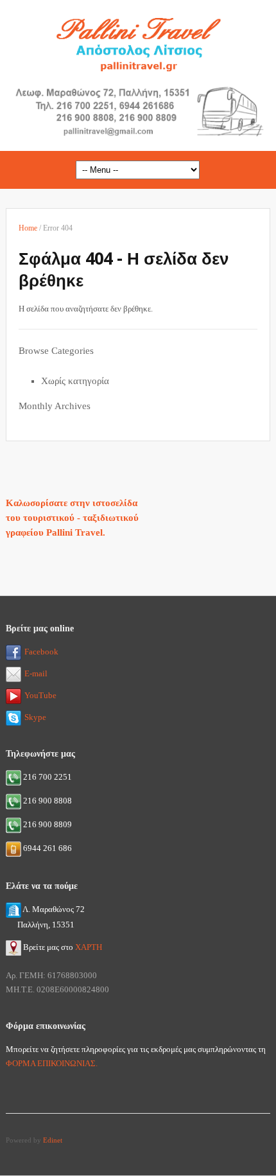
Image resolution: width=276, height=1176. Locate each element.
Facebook (41, 651)
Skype (35, 717)
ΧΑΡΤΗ (88, 947)
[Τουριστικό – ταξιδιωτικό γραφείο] (138, 41)
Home (28, 228)
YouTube (40, 695)
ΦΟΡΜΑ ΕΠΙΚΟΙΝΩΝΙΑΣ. (52, 1063)
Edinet (52, 1140)
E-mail (35, 673)
